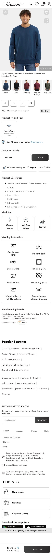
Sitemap (6, 442)
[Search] (31, 4)
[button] (43, 4)
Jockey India (23, 530)
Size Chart (45, 111)
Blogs (5, 446)
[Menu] (3, 4)
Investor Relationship (11, 437)
